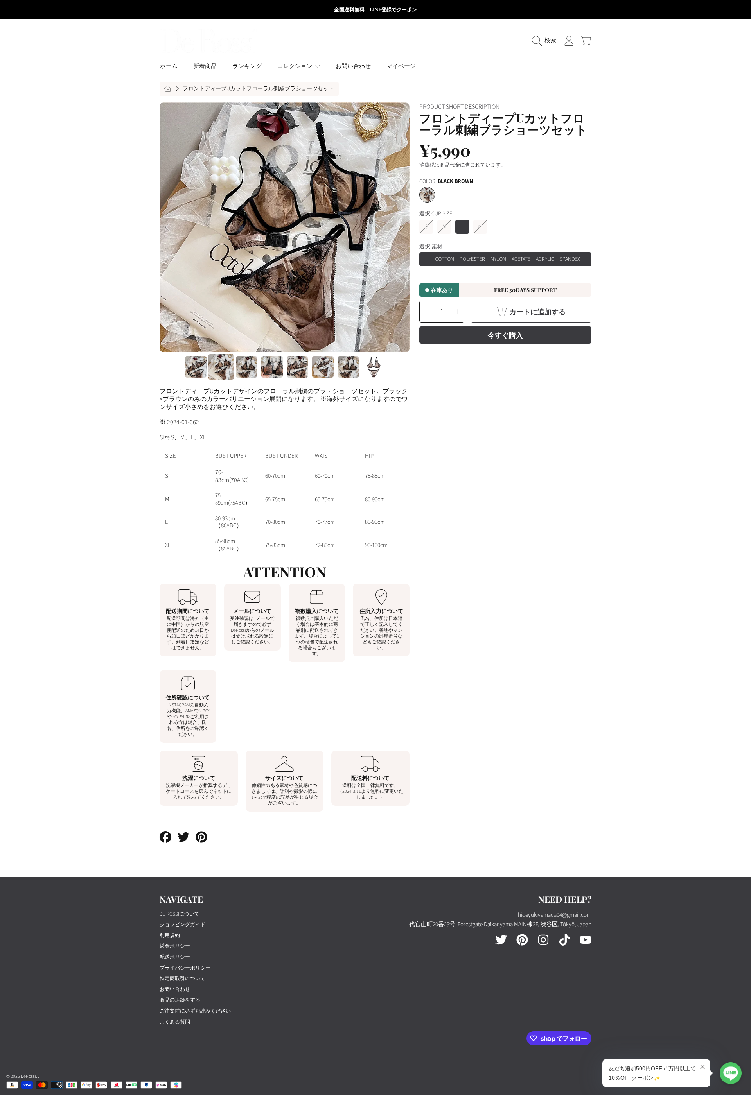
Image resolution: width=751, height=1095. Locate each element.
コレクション (295, 66)
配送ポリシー (175, 957)
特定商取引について (182, 978)
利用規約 (170, 935)
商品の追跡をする (180, 1000)
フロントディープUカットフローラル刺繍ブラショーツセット (258, 89)
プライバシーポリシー (185, 967)
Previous (168, 227)
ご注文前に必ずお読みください (195, 1010)
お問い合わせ (175, 989)
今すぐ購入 (505, 335)
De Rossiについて (179, 914)
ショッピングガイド (182, 924)
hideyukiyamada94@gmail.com (554, 915)
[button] (546, 40)
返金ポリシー (175, 946)
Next (401, 227)
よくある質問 (175, 1021)
